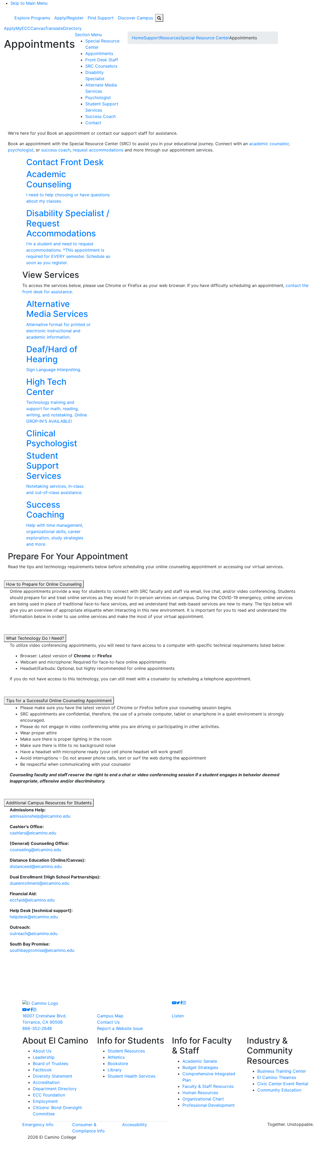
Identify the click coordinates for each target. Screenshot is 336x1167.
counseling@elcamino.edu (35, 849)
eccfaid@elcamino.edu (32, 900)
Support (152, 37)
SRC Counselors (101, 66)
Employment (45, 1101)
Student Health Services (131, 1076)
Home (138, 37)
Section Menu (88, 34)
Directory (72, 28)
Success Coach (100, 116)
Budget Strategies (200, 1067)
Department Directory (55, 1088)
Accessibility (134, 1124)
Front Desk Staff (101, 59)
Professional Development (208, 1105)
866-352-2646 (37, 1028)
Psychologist (98, 97)
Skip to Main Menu (29, 3)
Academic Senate (199, 1061)
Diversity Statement (52, 1076)
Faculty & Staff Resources (208, 1086)
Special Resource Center (204, 37)
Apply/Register (68, 17)
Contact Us (108, 1022)
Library (115, 1069)
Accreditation (46, 1082)
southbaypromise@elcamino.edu (42, 950)
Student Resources (126, 1051)
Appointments (99, 53)
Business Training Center (281, 1071)
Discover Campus (135, 17)
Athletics (116, 1057)
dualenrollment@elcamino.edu (39, 883)
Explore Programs (32, 17)
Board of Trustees (50, 1063)
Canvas (37, 28)
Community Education (279, 1090)
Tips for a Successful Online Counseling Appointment (59, 700)
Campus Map (110, 1015)
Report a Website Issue (120, 1028)
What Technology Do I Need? (35, 638)
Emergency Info (38, 1124)
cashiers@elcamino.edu (33, 832)
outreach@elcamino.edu (33, 933)
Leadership (44, 1057)
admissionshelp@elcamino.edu (40, 816)
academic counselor (269, 143)
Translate (54, 28)
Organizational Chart (203, 1098)
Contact (93, 122)
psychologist (20, 150)
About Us (42, 1051)
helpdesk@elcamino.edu (34, 916)
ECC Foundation (49, 1095)
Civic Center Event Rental (282, 1083)
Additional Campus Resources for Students (49, 802)
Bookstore (118, 1063)
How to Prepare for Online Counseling (44, 584)
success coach (55, 150)
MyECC (22, 28)
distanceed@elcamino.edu (36, 866)
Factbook (42, 1069)
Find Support (101, 17)
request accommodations (98, 150)
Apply (9, 28)
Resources (170, 37)
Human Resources (200, 1092)
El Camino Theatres (276, 1077)
